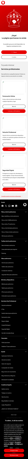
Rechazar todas (14, 455)
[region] (14, 437)
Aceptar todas (14, 450)
